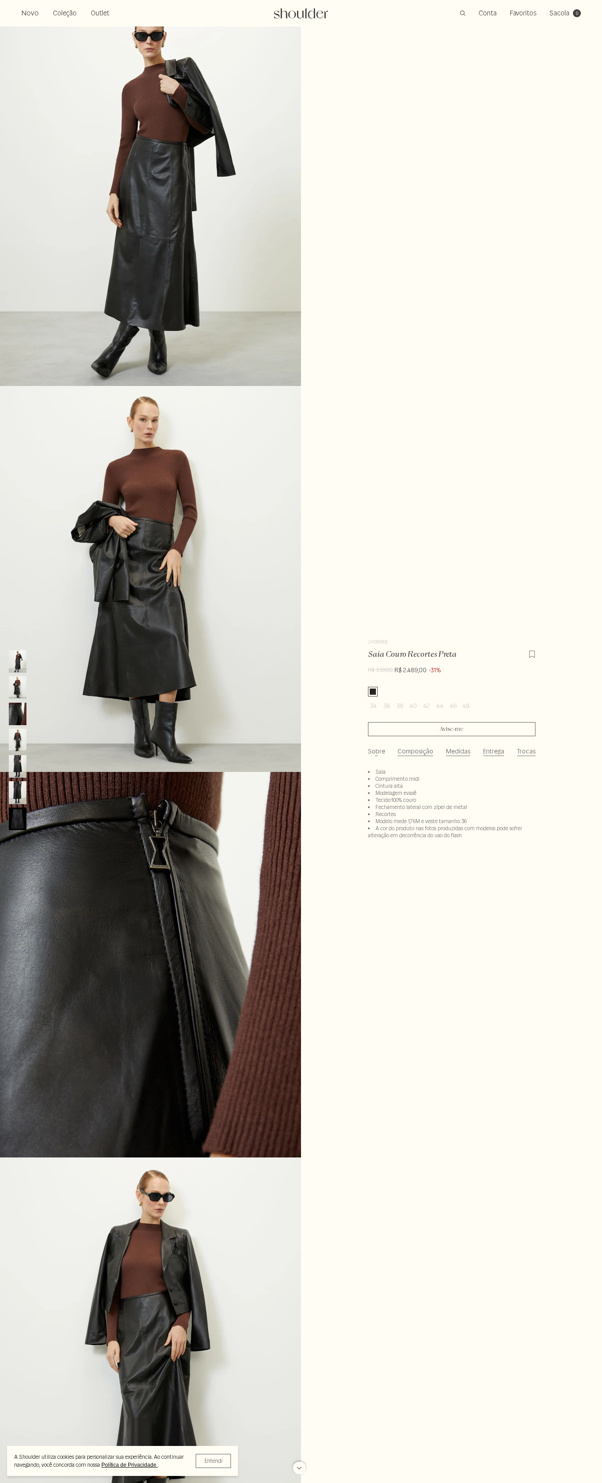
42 (426, 706)
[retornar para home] (301, 13)
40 (413, 706)
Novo (30, 12)
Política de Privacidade (129, 1465)
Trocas (526, 751)
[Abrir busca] (462, 13)
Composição (415, 751)
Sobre (376, 751)
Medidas (458, 751)
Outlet (100, 13)
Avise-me (451, 729)
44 (439, 706)
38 (400, 706)
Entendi (213, 1460)
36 (386, 706)
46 (453, 706)
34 (373, 706)
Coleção (65, 13)
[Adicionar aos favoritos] (531, 653)
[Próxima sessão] (299, 1463)
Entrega (493, 751)
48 (466, 706)
